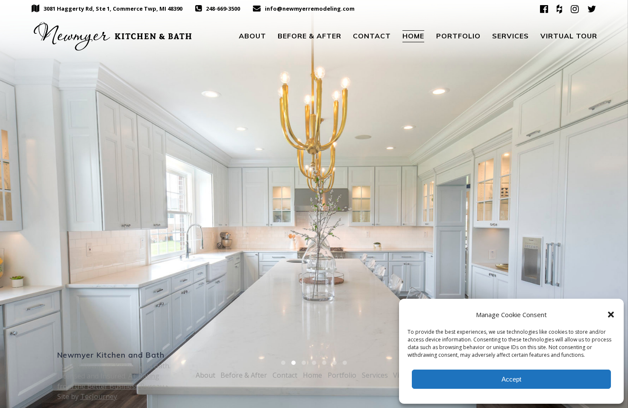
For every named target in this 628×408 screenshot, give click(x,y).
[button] (611, 314)
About (252, 36)
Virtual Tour (568, 36)
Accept (511, 379)
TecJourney (98, 396)
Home (413, 36)
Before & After (309, 36)
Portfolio (458, 36)
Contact (372, 36)
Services (510, 36)
